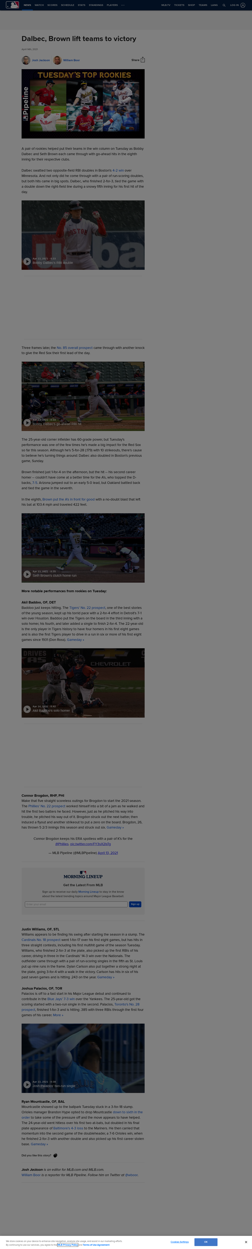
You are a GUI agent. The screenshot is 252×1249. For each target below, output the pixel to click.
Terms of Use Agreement (96, 1244)
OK (206, 1241)
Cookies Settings (180, 1241)
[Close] (246, 1242)
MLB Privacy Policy (68, 1244)
